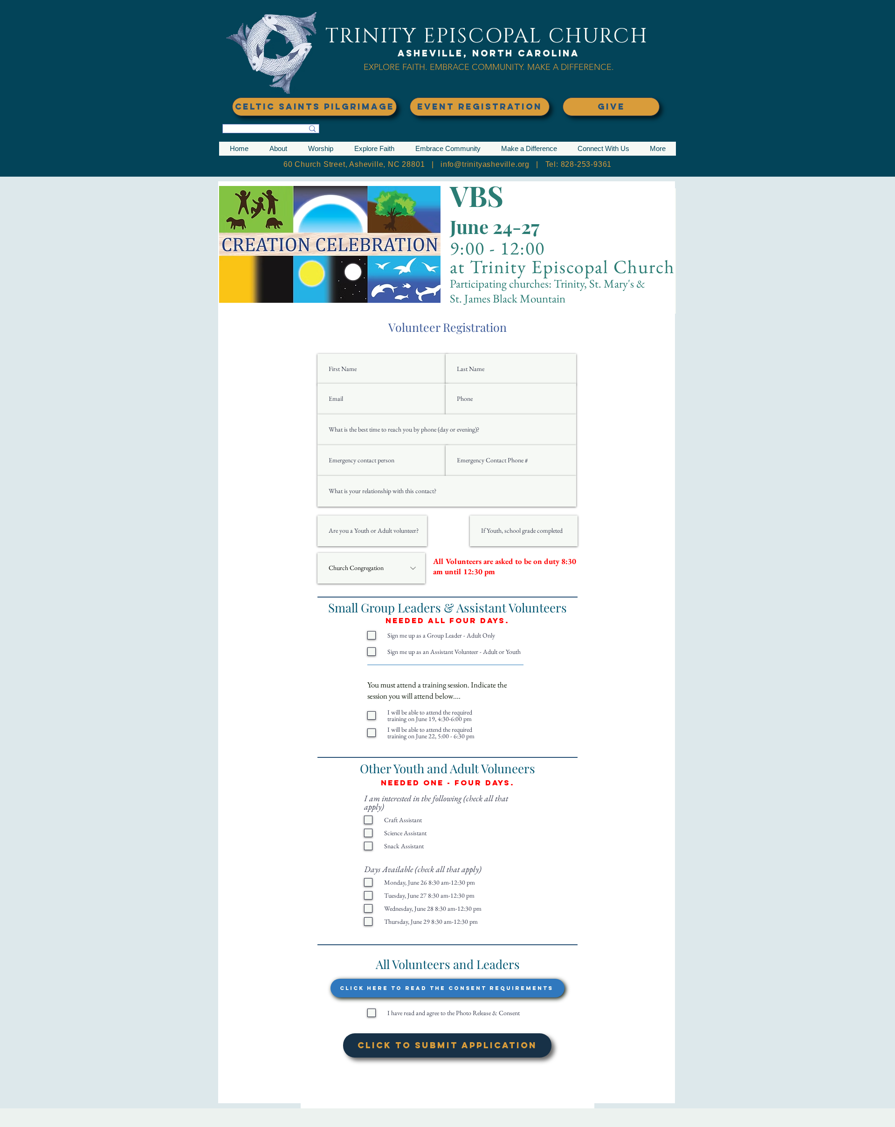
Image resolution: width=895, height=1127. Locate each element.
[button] (278, 149)
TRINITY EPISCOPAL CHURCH (486, 36)
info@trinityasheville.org (485, 164)
